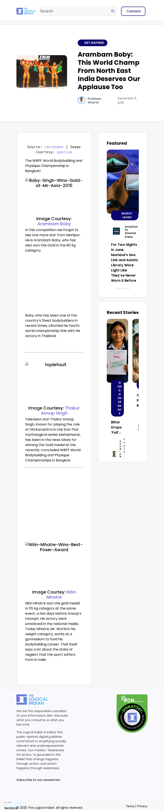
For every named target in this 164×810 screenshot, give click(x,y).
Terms (130, 806)
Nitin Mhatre (61, 594)
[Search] (113, 11)
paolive (64, 152)
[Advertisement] (54, 284)
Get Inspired (94, 43)
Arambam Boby (54, 224)
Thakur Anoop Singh (60, 410)
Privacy (142, 806)
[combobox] (75, 11)
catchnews (54, 147)
